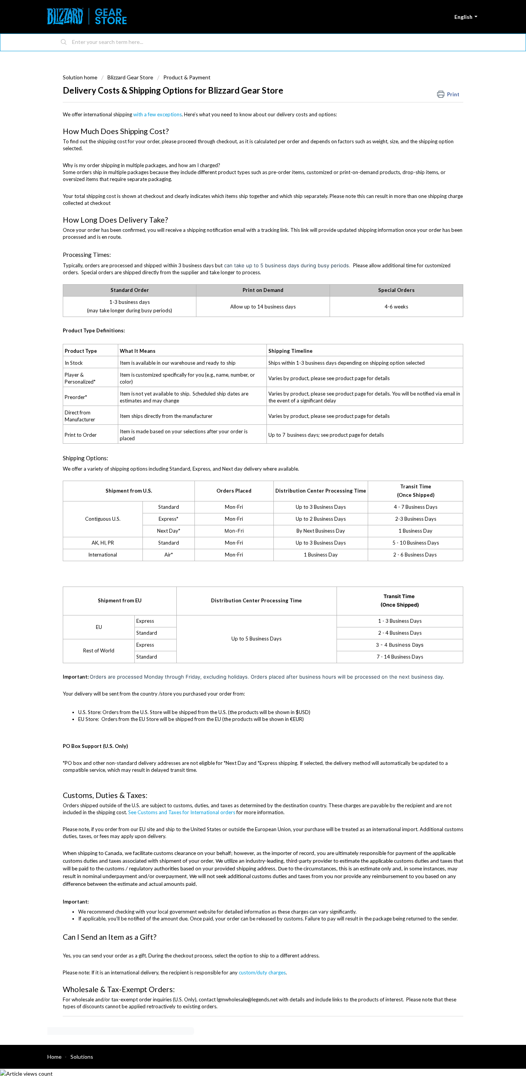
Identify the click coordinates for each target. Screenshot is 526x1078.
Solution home (81, 77)
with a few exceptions (157, 114)
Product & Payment (187, 77)
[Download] (249, 450)
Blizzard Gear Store (130, 77)
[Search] (64, 42)
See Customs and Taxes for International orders (181, 812)
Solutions (81, 1056)
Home (54, 1056)
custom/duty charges (262, 972)
